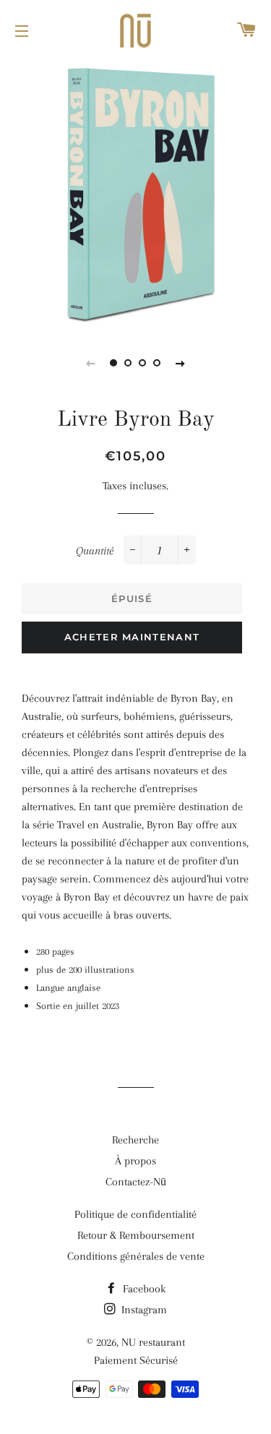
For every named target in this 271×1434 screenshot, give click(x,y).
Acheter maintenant (131, 637)
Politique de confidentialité (135, 1214)
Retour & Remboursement (135, 1235)
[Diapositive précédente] (91, 363)
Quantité (94, 550)
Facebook (142, 1288)
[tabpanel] (135, 193)
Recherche (135, 1139)
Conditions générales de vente (136, 1256)
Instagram (143, 1309)
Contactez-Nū (136, 1181)
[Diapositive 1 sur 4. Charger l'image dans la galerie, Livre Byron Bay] (114, 363)
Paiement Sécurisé (136, 1360)
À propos (135, 1160)
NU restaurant (153, 1342)
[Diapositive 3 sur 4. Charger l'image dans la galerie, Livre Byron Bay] (143, 363)
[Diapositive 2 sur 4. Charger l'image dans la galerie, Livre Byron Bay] (128, 363)
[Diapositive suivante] (181, 363)
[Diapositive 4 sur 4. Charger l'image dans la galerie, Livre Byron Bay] (157, 363)
